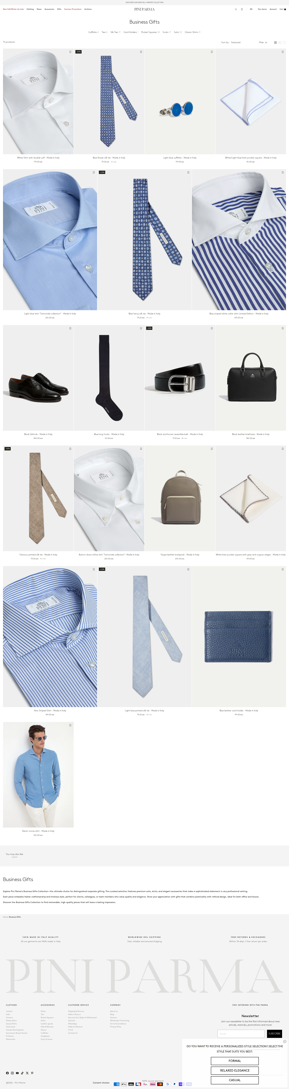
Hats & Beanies (47, 1027)
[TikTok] (22, 1073)
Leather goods (47, 1024)
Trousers (9, 1017)
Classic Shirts (11, 1020)
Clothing (30, 9)
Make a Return (74, 1014)
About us (114, 1011)
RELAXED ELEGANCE (235, 1070)
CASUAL (235, 1080)
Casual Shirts (11, 1024)
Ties (42, 1014)
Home (5, 917)
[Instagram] (12, 1073)
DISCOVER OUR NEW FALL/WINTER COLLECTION (144, 2)
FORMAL (235, 1061)
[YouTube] (17, 1073)
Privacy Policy (115, 1027)
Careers (113, 1017)
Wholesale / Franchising (119, 1020)
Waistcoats (10, 1039)
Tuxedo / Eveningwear (15, 1030)
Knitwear (10, 1036)
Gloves (43, 1030)
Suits (8, 1014)
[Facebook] (7, 1073)
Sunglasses (45, 1036)
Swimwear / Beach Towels (16, 1033)
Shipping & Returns (76, 1011)
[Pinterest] (32, 1073)
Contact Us (73, 1033)
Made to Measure (75, 1027)
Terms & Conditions (118, 1024)
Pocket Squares (47, 1017)
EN (251, 9)
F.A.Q (70, 1030)
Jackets (9, 1011)
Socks (43, 1020)
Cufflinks (44, 1033)
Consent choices (101, 1083)
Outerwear (10, 1027)
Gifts (59, 9)
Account (71, 1020)
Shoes (39, 9)
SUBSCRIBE (275, 1034)
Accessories (49, 9)
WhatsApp (72, 1024)
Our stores (262, 9)
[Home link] (144, 9)
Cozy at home (46, 1039)
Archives (88, 9)
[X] (27, 1073)
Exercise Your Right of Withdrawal (82, 1017)
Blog (112, 1014)
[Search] (235, 9)
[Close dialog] (284, 1041)
